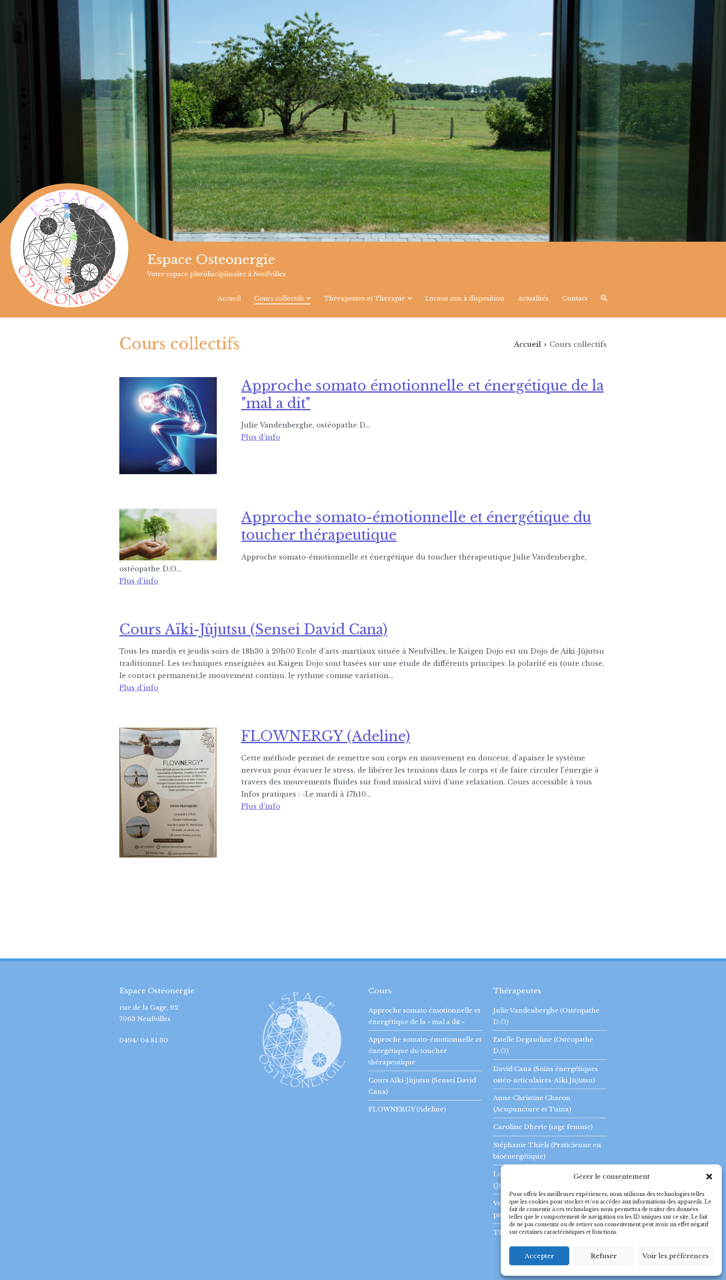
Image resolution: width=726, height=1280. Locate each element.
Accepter (539, 1256)
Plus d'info (260, 437)
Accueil (229, 298)
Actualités (533, 298)
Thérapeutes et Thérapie (364, 298)
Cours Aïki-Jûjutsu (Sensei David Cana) (253, 629)
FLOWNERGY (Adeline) (325, 736)
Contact (574, 298)
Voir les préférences (675, 1256)
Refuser (604, 1256)
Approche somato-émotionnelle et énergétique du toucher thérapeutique (424, 1050)
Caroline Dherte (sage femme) (542, 1127)
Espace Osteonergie (211, 259)
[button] (709, 1176)
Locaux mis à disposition (465, 298)
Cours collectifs (279, 298)
